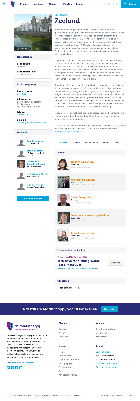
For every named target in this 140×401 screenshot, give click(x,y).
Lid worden (109, 309)
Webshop (67, 4)
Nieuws (76, 143)
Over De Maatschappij (106, 329)
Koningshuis (101, 337)
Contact (80, 4)
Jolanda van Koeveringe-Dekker (36, 163)
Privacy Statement (118, 395)
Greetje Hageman (35, 141)
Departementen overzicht (107, 367)
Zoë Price (21, 94)
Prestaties (63, 333)
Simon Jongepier (81, 197)
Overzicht (63, 143)
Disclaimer (105, 395)
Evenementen (91, 143)
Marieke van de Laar (83, 233)
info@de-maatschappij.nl (107, 363)
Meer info (115, 263)
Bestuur (117, 143)
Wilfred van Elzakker (83, 179)
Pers (61, 371)
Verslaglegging (66, 363)
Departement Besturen (69, 359)
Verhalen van (65, 367)
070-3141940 (22, 114)
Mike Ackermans (35, 185)
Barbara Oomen (35, 151)
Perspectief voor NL (68, 375)
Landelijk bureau (104, 352)
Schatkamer (64, 337)
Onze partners (65, 356)
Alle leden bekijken (33, 198)
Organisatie (101, 333)
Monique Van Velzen (37, 174)
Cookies (130, 395)
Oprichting (63, 329)
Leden (106, 143)
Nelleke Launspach (82, 162)
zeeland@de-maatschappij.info (31, 122)
